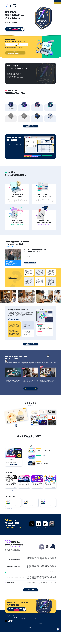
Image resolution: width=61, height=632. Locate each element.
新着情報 (34, 618)
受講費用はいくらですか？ (11, 582)
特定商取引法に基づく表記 (39, 623)
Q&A (46, 618)
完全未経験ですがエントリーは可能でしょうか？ (14, 572)
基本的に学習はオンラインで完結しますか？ (13, 566)
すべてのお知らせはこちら (32, 466)
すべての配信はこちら (8, 508)
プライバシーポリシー (30, 623)
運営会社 (21, 623)
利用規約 (25, 623)
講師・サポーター (48, 617)
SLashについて (11, 80)
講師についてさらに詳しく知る (29, 262)
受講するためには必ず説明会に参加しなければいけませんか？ (15, 578)
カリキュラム (35, 617)
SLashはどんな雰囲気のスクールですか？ (13, 559)
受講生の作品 (23, 618)
